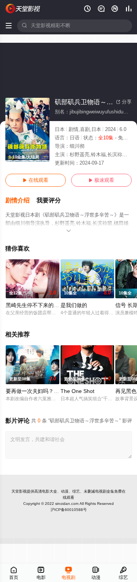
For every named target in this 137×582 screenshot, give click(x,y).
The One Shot (77, 391)
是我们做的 (74, 305)
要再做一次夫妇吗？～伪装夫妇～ (46, 391)
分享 (124, 102)
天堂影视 (19, 491)
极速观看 (101, 180)
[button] (21, 200)
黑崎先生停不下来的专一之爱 (40, 305)
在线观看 (35, 180)
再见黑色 (126, 391)
